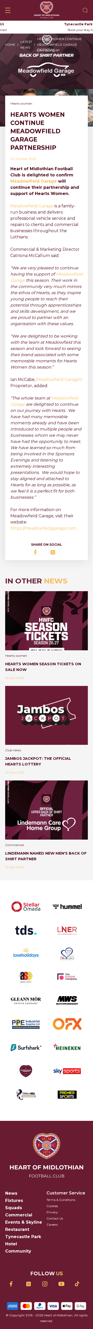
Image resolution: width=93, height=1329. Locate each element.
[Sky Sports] (67, 1071)
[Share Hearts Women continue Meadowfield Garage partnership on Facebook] (38, 552)
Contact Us (55, 1218)
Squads (13, 1207)
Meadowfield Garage (31, 206)
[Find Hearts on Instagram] (46, 1284)
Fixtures (14, 1200)
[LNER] (67, 930)
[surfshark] (25, 1047)
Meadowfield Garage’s (59, 379)
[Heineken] (67, 1047)
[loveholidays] (25, 953)
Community (18, 1251)
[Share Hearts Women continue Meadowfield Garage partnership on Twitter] (54, 552)
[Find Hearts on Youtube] (62, 1284)
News (11, 1193)
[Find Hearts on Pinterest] (79, 1283)
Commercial (18, 1215)
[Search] (85, 10)
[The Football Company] (67, 976)
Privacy (52, 1212)
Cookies (52, 1206)
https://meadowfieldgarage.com (43, 528)
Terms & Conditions (61, 1200)
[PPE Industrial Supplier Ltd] (25, 1023)
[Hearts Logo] (46, 10)
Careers (52, 1224)
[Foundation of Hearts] (25, 1071)
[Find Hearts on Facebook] (14, 1284)
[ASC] (25, 976)
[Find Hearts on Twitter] (30, 1284)
